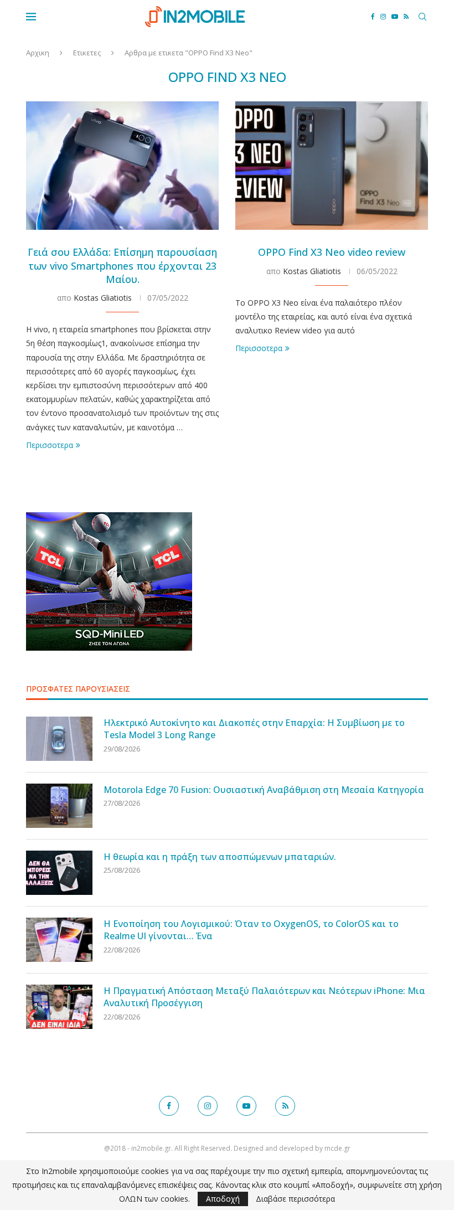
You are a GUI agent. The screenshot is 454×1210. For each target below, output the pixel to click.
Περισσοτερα (49, 445)
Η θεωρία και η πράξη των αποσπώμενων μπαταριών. (220, 857)
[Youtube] (394, 17)
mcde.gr (337, 1148)
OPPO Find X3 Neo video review (331, 252)
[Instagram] (383, 17)
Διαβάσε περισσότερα (295, 1199)
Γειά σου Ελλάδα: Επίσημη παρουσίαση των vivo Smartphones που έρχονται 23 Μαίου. (122, 265)
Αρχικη (37, 53)
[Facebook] (373, 17)
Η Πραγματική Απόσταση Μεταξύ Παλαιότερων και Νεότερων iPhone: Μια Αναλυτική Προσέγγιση (264, 997)
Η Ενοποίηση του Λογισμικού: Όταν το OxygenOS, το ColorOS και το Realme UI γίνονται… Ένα (251, 930)
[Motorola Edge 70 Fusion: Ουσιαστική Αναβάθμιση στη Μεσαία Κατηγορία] (59, 806)
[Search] (422, 17)
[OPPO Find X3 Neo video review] (331, 165)
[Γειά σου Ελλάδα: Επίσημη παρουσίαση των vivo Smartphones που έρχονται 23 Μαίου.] (122, 165)
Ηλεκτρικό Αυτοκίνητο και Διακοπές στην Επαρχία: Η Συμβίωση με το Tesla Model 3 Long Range (254, 729)
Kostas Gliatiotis (103, 297)
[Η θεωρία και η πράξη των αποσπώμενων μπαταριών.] (59, 873)
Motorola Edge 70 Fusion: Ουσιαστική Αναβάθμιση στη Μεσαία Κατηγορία (264, 790)
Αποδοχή (223, 1198)
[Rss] (406, 17)
